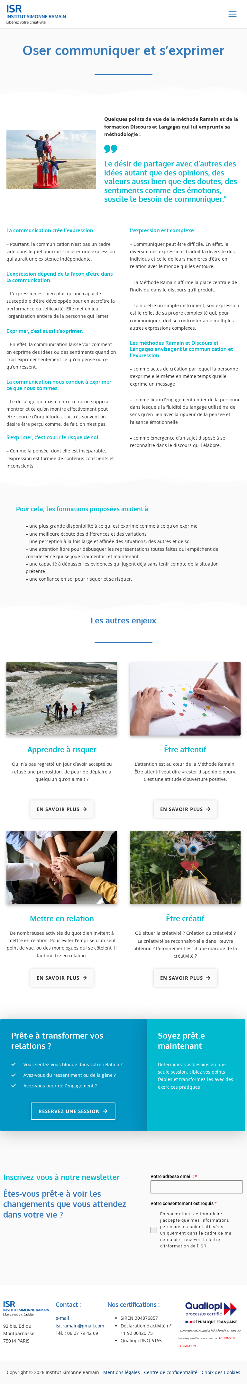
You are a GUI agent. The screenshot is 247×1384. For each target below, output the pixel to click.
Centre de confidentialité (170, 1372)
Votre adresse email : (174, 1176)
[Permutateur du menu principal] (232, 14)
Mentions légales (122, 1372)
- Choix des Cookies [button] (219, 1372)
